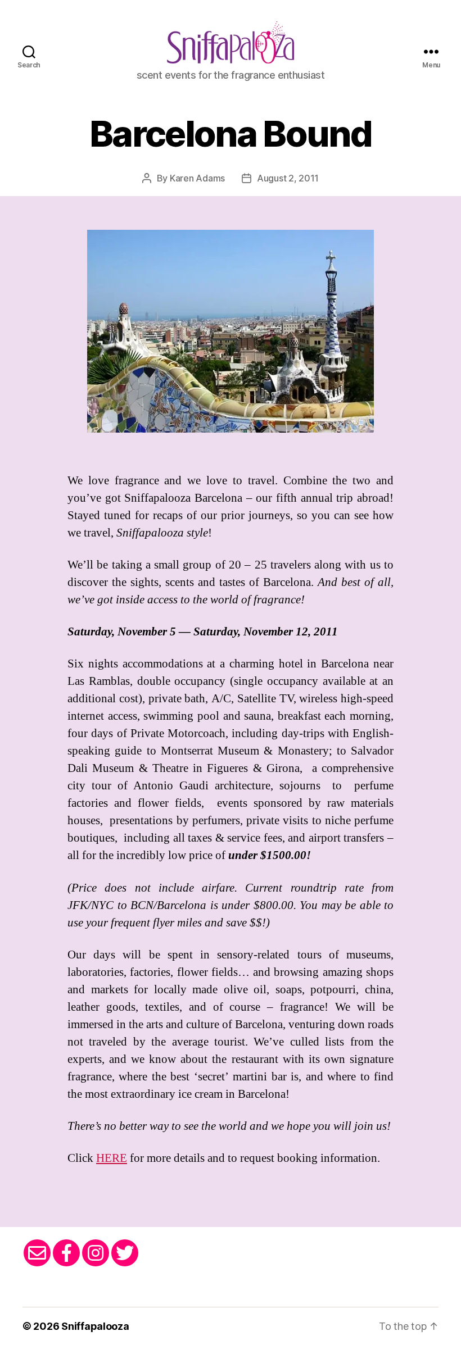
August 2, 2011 (288, 178)
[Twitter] (124, 1252)
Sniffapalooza (95, 1326)
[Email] (37, 1252)
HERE (111, 1158)
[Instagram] (95, 1252)
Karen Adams (197, 178)
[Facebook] (66, 1252)
